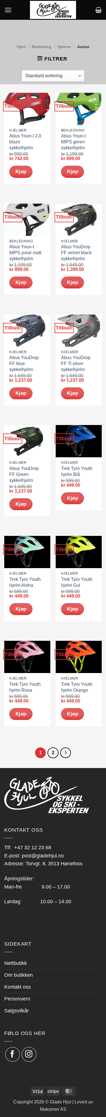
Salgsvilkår (16, 1011)
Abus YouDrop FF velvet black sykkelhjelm (76, 252)
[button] (8, 10)
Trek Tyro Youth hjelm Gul (76, 582)
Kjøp (21, 171)
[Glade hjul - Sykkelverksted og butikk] (53, 10)
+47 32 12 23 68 (32, 847)
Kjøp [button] (72, 282)
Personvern (17, 999)
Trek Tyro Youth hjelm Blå (76, 471)
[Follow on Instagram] (28, 1054)
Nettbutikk (15, 963)
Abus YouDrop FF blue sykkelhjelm (24, 363)
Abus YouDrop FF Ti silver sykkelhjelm (75, 363)
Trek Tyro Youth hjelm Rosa (25, 687)
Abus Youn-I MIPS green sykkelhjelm (73, 141)
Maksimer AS (53, 1109)
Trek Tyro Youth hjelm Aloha (25, 582)
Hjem (21, 47)
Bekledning (41, 47)
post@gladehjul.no (43, 856)
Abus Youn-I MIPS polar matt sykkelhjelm (25, 252)
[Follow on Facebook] (12, 1054)
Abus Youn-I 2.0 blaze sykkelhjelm (25, 141)
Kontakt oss (17, 987)
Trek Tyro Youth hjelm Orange (76, 687)
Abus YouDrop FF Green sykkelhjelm (24, 474)
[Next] (65, 752)
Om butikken (18, 975)
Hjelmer (64, 47)
